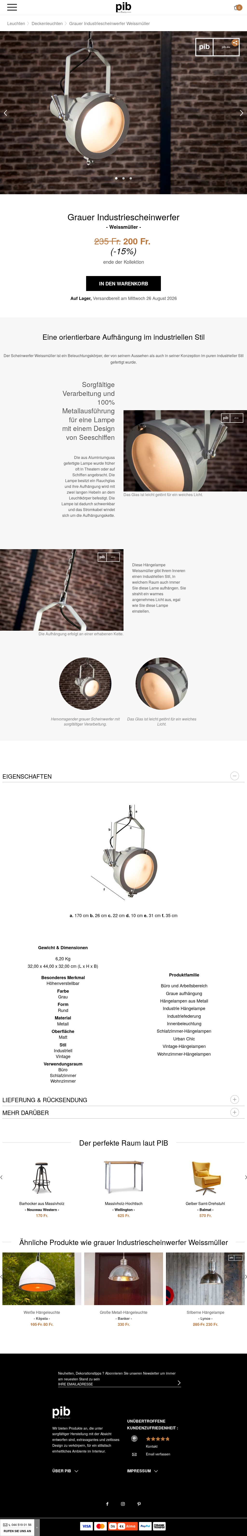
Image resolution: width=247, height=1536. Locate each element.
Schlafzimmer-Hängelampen (184, 1031)
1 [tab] (116, 178)
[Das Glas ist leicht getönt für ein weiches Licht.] (162, 683)
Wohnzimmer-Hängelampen (184, 1054)
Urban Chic (184, 1038)
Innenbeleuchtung (184, 1023)
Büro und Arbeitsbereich (184, 985)
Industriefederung (184, 1016)
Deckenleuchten (47, 23)
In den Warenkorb (123, 283)
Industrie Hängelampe (184, 1008)
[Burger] (12, 7)
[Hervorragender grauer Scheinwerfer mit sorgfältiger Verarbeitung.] (85, 683)
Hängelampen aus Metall (184, 1000)
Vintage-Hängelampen (184, 1046)
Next (241, 113)
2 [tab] (123, 178)
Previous (5, 113)
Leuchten (16, 23)
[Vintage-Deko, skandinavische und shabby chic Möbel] (123, 7)
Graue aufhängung (184, 993)
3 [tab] (131, 178)
